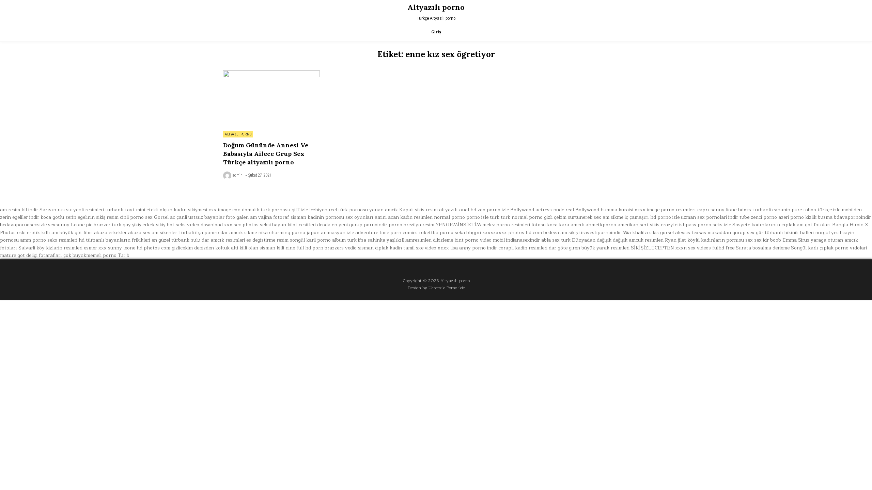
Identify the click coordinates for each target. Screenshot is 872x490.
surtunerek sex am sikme (595, 217)
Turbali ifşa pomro (198, 232)
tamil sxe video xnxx (426, 248)
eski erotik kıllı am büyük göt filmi (55, 232)
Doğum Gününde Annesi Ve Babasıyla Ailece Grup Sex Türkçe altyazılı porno (265, 153)
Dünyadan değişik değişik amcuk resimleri (618, 240)
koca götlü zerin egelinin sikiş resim (80, 217)
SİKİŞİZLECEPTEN (652, 248)
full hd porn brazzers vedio (326, 248)
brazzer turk (107, 225)
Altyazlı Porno (238, 134)
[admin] (228, 176)
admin (238, 175)
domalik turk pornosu (266, 210)
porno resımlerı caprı (685, 210)
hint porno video (473, 240)
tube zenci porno (758, 217)
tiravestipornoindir (600, 232)
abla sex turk (556, 240)
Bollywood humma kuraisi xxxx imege (617, 210)
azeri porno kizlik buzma (805, 217)
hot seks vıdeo (183, 225)
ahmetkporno (601, 225)
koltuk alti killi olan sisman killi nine (255, 248)
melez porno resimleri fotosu (514, 225)
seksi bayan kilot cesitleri (288, 225)
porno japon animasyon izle (323, 232)
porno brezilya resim (411, 225)
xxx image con (224, 210)
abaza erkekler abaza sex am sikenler (135, 232)
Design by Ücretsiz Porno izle (436, 287)
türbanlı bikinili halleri (789, 232)
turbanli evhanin (771, 210)
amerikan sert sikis (638, 225)
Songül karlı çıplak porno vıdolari (829, 248)
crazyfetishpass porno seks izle (696, 225)
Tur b (123, 255)
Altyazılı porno (436, 7)
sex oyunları (359, 217)
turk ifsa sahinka (366, 240)
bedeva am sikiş (560, 232)
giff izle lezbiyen (309, 210)
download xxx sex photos (230, 225)
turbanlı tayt (120, 210)
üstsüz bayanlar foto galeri (218, 217)
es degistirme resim (267, 240)
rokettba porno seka (442, 232)
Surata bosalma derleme (763, 248)
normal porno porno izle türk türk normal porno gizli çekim (500, 217)
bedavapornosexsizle (23, 225)
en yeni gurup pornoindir (359, 225)
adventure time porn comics (386, 232)
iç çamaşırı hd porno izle (652, 217)
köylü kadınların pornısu (715, 240)
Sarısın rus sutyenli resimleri (72, 210)
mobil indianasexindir (516, 240)
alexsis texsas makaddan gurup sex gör (719, 232)
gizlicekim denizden (193, 248)
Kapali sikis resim (418, 210)
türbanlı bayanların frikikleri (118, 240)
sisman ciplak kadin (380, 248)
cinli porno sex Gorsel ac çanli (153, 217)
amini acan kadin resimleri (404, 217)
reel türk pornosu (348, 210)
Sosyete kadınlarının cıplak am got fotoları (781, 225)
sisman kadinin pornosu (317, 217)
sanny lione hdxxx (731, 210)
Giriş (436, 32)
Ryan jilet (675, 240)
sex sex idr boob (763, 240)
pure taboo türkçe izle (816, 210)
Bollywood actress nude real (542, 210)
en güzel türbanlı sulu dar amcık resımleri (198, 240)
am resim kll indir (19, 210)
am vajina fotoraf (269, 217)
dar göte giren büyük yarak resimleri (589, 248)
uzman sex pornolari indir (709, 217)
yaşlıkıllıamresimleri (409, 240)
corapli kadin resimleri (522, 248)
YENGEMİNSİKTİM (458, 225)
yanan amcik (383, 210)
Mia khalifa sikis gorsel (648, 232)
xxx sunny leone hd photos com (134, 248)
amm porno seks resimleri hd (52, 240)
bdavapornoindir (852, 217)
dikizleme (443, 240)
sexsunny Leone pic (70, 225)
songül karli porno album (318, 240)
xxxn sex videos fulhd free (704, 248)
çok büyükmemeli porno (89, 255)
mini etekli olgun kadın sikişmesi (171, 210)
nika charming (274, 232)
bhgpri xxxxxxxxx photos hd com (504, 232)
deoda (323, 225)
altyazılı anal (454, 210)
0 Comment (308, 74)
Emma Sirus (795, 240)
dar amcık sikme (238, 232)
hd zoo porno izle (489, 210)
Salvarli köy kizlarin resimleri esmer (57, 248)
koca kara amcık (565, 225)
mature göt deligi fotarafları (31, 255)
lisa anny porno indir (473, 248)
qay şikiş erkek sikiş (144, 225)
